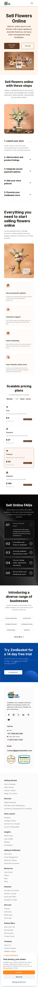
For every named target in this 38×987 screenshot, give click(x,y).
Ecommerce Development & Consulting (18, 809)
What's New (8, 836)
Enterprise (7, 912)
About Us (7, 945)
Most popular (9, 933)
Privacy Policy (7, 968)
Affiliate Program (10, 951)
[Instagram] (13, 715)
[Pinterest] (28, 715)
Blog (5, 878)
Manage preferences (19, 982)
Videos (6, 875)
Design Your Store (10, 793)
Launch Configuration (11, 827)
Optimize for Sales (10, 900)
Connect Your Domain (12, 824)
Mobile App (8, 915)
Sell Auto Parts (27, 618)
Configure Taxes (10, 821)
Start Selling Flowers (12, 46)
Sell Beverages (11, 630)
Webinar (7, 842)
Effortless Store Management (14, 805)
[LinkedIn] (23, 715)
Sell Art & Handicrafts (11, 618)
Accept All (19, 972)
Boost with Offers (10, 897)
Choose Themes (10, 790)
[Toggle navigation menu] (32, 3)
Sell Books (27, 630)
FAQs (6, 881)
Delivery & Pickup (10, 860)
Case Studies (8, 839)
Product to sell (9, 936)
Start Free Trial (9, 927)
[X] (18, 715)
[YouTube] (9, 719)
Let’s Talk (27, 46)
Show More (18, 637)
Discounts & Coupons (11, 863)
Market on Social (10, 894)
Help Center (8, 872)
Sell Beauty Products (27, 624)
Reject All (19, 977)
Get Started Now (27, 419)
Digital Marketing (10, 802)
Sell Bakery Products (11, 624)
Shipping (7, 817)
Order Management (11, 857)
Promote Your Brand (11, 890)
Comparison (8, 845)
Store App (7, 918)
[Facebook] (9, 715)
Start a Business (9, 784)
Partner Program (10, 948)
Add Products (9, 787)
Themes (7, 909)
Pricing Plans (8, 930)
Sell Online (8, 854)
